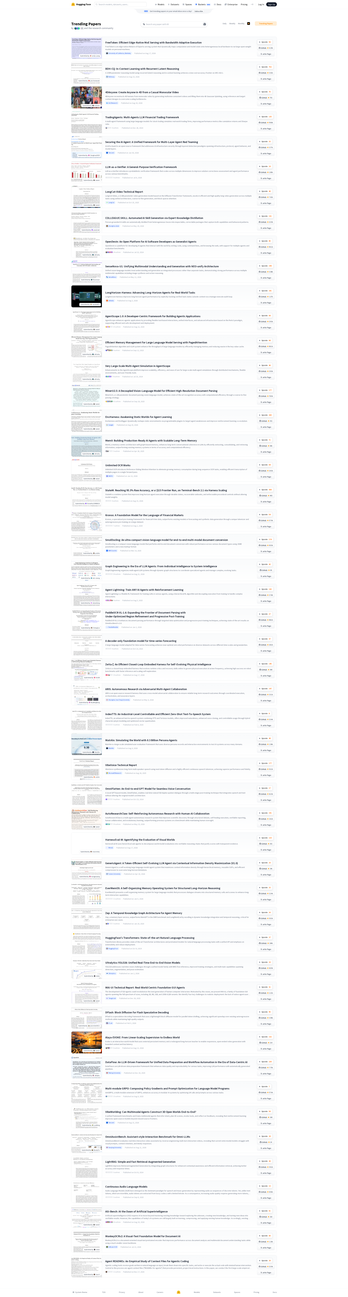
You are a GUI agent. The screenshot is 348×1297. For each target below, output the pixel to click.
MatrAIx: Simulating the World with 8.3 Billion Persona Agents (141, 740)
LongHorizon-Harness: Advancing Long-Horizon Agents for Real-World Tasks (150, 292)
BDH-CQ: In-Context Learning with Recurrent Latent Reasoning (142, 68)
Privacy (122, 1292)
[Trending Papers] (248, 23)
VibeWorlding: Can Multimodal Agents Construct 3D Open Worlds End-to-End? (150, 1111)
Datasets (175, 4)
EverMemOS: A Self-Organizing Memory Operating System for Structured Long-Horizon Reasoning (162, 888)
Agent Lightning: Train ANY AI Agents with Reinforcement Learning (144, 589)
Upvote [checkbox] (266, 42)
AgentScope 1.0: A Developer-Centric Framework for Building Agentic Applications (152, 316)
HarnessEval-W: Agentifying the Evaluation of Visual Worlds (140, 839)
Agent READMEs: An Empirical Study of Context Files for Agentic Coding (147, 1261)
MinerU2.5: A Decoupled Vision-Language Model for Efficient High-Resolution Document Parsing (161, 390)
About (140, 1292)
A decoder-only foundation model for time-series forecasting (140, 640)
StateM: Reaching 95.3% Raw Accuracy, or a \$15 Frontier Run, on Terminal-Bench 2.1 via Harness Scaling (166, 490)
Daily (225, 23)
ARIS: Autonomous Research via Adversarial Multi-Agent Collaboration (146, 689)
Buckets (204, 4)
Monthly (241, 23)
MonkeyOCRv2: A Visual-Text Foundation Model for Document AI (142, 1236)
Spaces (188, 4)
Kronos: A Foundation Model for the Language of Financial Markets (144, 515)
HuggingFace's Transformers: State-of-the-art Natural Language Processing (149, 937)
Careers (160, 1292)
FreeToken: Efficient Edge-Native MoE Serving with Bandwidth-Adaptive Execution (153, 42)
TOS (104, 1292)
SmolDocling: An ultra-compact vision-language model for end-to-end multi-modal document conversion (166, 540)
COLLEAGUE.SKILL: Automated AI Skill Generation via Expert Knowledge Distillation (154, 218)
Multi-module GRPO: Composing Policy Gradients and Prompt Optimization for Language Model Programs (167, 1088)
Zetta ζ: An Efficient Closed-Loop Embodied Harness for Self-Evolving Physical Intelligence (158, 664)
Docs (219, 4)
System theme (81, 1292)
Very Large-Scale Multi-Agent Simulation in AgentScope (137, 366)
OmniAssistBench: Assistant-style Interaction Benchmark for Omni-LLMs (147, 1136)
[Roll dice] (204, 24)
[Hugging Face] (178, 1292)
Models (161, 4)
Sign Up (271, 4)
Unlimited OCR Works (117, 465)
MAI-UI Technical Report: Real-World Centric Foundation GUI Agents (145, 987)
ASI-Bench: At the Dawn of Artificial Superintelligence (136, 1211)
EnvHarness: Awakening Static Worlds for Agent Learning (138, 417)
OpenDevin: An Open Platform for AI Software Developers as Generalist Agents (150, 241)
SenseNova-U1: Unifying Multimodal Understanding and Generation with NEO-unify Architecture (162, 266)
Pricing (244, 4)
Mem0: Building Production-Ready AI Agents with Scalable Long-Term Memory (151, 440)
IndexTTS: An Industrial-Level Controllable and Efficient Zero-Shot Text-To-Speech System (158, 714)
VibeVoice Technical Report (121, 765)
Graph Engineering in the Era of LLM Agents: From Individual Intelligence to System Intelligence (161, 566)
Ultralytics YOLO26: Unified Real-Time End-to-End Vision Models (142, 962)
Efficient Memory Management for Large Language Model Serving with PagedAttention (156, 342)
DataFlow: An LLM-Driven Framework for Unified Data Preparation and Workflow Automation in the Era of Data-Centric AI (176, 1062)
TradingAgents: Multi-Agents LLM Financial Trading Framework (142, 117)
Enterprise (233, 4)
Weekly (232, 23)
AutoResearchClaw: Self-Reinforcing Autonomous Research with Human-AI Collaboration (157, 813)
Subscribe (199, 11)
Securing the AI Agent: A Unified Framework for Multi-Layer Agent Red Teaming (151, 142)
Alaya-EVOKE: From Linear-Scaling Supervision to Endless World (142, 1037)
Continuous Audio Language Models (126, 1186)
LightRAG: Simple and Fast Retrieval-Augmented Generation (140, 1161)
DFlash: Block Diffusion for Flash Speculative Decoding (137, 1012)
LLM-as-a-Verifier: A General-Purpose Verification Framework (141, 167)
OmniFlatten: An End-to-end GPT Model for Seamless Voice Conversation (148, 788)
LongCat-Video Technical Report (124, 191)
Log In (261, 4)
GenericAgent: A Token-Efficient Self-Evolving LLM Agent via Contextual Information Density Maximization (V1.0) (171, 863)
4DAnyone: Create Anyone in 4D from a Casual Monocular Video (142, 92)
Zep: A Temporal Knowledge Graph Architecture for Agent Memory (143, 913)
